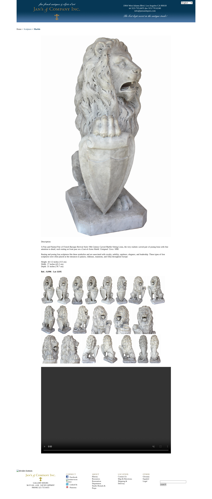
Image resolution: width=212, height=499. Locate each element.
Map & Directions (125, 479)
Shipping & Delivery (122, 482)
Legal (145, 481)
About (65, 24)
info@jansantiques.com (145, 11)
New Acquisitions (85, 24)
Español (146, 479)
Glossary (146, 476)
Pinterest (72, 487)
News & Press (138, 24)
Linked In (72, 485)
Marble (37, 29)
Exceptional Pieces (113, 24)
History (95, 476)
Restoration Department (96, 482)
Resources (96, 479)
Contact (157, 24)
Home (51, 24)
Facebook (72, 477)
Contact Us (122, 476)
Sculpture (28, 29)
